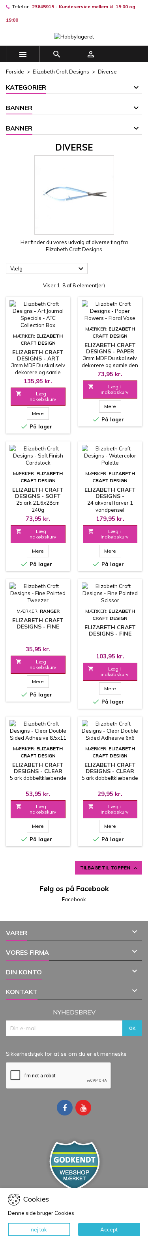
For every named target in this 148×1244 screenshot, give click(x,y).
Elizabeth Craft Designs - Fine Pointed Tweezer (38, 626)
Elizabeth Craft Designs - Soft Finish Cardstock (38, 496)
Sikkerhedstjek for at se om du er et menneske (66, 1053)
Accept (109, 1229)
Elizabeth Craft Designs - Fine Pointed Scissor (110, 633)
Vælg (48, 269)
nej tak (39, 1229)
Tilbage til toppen (109, 868)
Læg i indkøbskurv (36, 396)
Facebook (74, 899)
